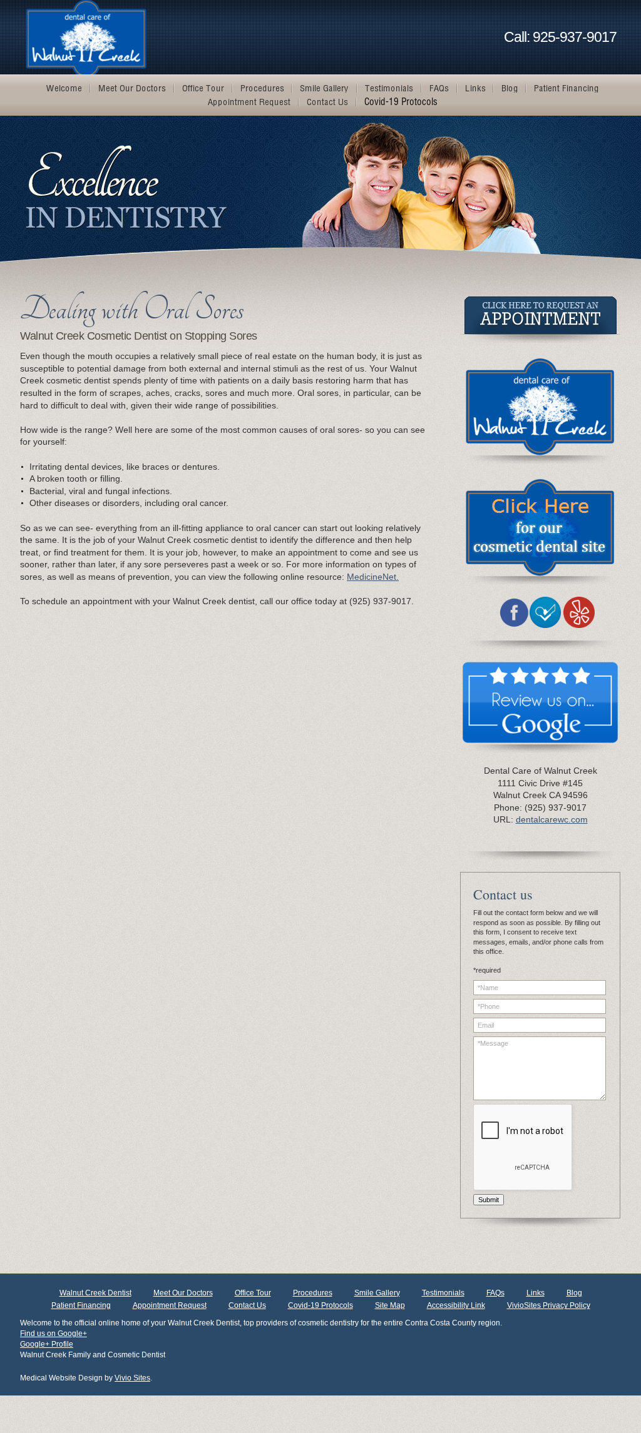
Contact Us (247, 1305)
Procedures (312, 1293)
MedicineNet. (373, 577)
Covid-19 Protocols (320, 1305)
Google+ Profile (46, 1344)
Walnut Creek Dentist (95, 1293)
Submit (488, 1199)
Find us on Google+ (53, 1333)
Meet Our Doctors (183, 1293)
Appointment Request (170, 1305)
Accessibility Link (456, 1305)
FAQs (495, 1293)
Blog (574, 1293)
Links (535, 1293)
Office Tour (253, 1293)
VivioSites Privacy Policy (548, 1305)
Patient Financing (81, 1305)
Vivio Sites (132, 1378)
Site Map (390, 1305)
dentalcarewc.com (552, 819)
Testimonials (443, 1293)
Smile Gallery (377, 1293)
